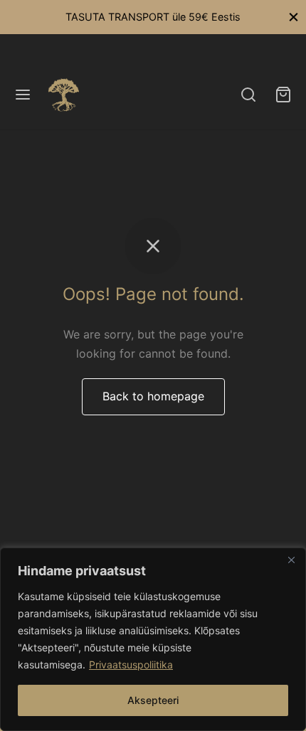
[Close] (291, 559)
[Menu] (22, 94)
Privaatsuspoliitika (131, 664)
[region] (153, 639)
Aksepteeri (153, 700)
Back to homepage (153, 396)
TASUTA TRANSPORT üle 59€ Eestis (153, 17)
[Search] (248, 94)
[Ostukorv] (283, 94)
